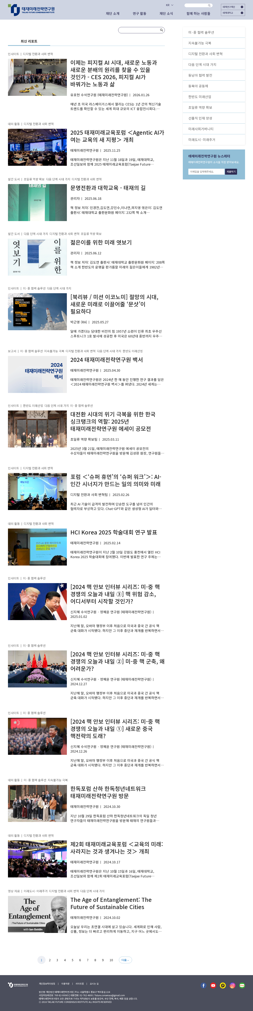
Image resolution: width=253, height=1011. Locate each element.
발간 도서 (14, 179)
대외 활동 (14, 123)
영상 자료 (14, 890)
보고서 (12, 350)
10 (111, 960)
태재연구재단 (229, 6)
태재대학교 (228, 12)
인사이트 (13, 53)
